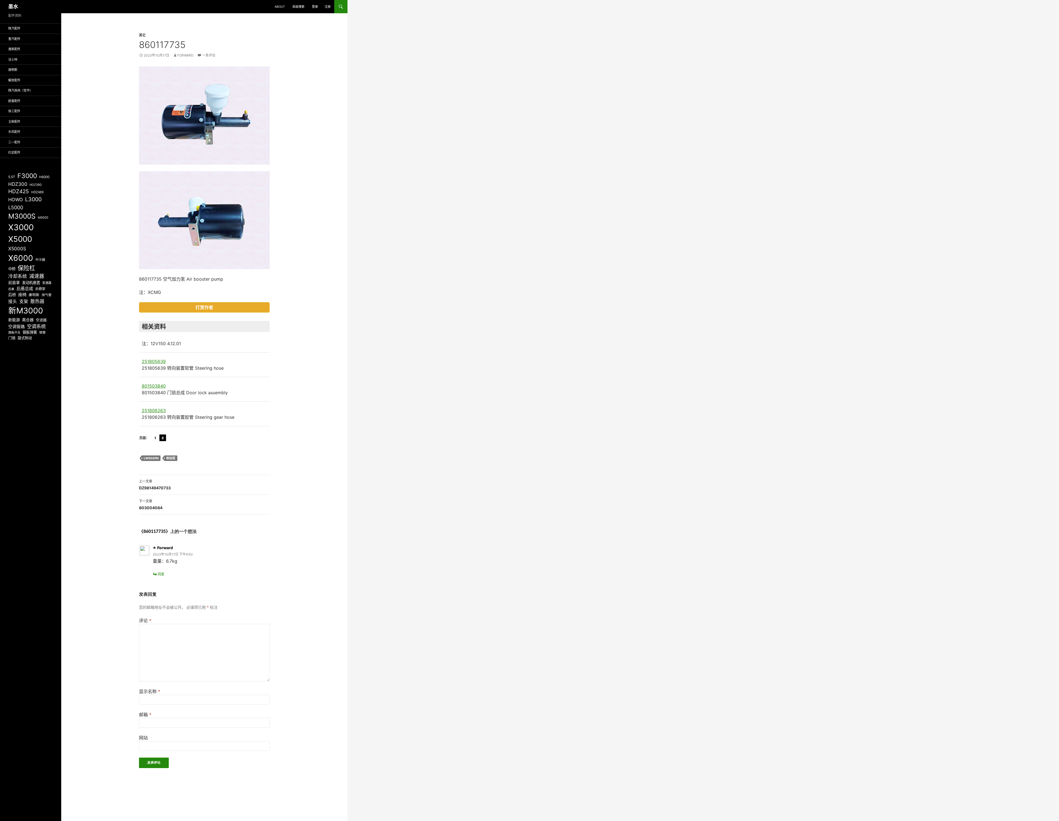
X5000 (20, 239)
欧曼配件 (14, 101)
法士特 (12, 59)
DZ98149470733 (155, 484)
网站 (143, 737)
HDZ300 (17, 184)
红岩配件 (14, 152)
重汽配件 (14, 39)
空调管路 (16, 326)
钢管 (42, 332)
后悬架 (40, 289)
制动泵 (170, 458)
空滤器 (41, 320)
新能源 (14, 319)
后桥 (12, 294)
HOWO (15, 199)
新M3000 (25, 310)
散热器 (37, 301)
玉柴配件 (14, 122)
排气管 (47, 295)
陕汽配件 (14, 28)
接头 (12, 301)
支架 (23, 301)
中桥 (11, 269)
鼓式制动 (25, 338)
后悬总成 (25, 288)
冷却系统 (17, 276)
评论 (145, 620)
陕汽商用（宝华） (20, 90)
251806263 (154, 410)
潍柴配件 (14, 49)
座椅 (22, 294)
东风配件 (14, 132)
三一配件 (14, 142)
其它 (142, 35)
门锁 (11, 338)
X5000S (17, 248)
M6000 (43, 217)
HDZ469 (37, 192)
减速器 (36, 276)
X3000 (21, 227)
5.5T (11, 177)
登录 (315, 7)
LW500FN (151, 458)
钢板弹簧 (30, 332)
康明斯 (12, 70)
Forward (185, 55)
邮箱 (145, 714)
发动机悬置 (31, 282)
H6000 (44, 177)
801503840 (154, 386)
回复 (161, 574)
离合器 (28, 320)
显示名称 (149, 691)
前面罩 (14, 282)
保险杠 (26, 268)
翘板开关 (14, 332)
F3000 (27, 176)
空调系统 (36, 326)
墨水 (13, 6)
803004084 (150, 504)
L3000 (33, 199)
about (280, 7)
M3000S (22, 216)
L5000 (15, 207)
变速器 (46, 283)
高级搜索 (298, 7)
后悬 (11, 289)
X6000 (20, 258)
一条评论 (208, 55)
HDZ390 (36, 185)
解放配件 (14, 80)
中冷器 (40, 260)
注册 (328, 7)
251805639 (154, 361)
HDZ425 (18, 191)
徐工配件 (14, 111)
